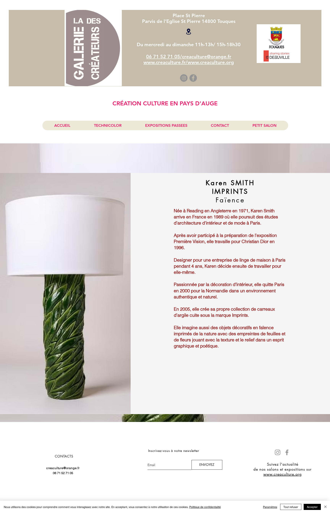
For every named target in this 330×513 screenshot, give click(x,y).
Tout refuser (290, 507)
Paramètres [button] (270, 507)
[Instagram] (184, 78)
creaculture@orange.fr (206, 56)
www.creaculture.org (211, 62)
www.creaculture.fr (164, 62)
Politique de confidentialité (205, 507)
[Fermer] (325, 507)
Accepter (312, 507)
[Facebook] (193, 78)
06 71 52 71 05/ (164, 56)
